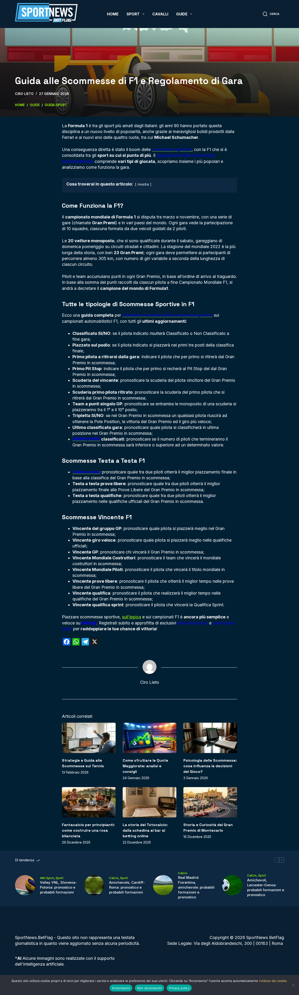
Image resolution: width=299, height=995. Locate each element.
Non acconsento (149, 988)
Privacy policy (179, 988)
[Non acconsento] (293, 985)
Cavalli (160, 14)
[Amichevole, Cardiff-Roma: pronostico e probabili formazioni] (94, 885)
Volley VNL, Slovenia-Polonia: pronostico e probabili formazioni (58, 887)
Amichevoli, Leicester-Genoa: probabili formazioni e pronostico (265, 887)
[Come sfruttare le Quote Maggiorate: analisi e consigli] (149, 738)
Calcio (113, 878)
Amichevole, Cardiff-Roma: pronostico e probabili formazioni (127, 887)
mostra (143, 184)
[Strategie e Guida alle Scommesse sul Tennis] (89, 738)
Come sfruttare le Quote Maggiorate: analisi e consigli (145, 766)
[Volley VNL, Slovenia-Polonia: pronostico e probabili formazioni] (25, 885)
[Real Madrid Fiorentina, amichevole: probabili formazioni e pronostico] (163, 885)
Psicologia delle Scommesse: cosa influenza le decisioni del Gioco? (210, 766)
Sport (133, 14)
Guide (182, 14)
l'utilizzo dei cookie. (273, 981)
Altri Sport (47, 878)
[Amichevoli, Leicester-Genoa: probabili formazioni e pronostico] (232, 885)
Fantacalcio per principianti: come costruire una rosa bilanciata (88, 830)
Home (113, 14)
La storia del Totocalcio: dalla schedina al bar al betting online (145, 830)
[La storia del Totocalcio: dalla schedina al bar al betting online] (149, 802)
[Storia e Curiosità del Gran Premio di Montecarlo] (210, 802)
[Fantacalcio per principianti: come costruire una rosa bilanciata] (89, 802)
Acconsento (121, 988)
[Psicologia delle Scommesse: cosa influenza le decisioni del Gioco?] (210, 738)
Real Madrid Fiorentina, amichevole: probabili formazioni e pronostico (196, 887)
